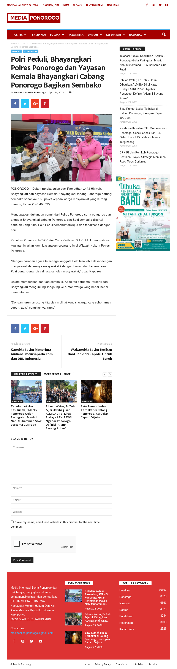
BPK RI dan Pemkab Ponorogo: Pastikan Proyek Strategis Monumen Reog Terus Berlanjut (143, 157)
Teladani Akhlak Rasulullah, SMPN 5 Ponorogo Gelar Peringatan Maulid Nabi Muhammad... (96, 597)
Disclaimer (122, 664)
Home (65, 5)
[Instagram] (153, 5)
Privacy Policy (103, 664)
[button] (163, 34)
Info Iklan (112, 5)
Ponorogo (30, 51)
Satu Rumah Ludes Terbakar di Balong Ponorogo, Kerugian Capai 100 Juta (95, 411)
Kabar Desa (76, 34)
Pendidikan (38, 34)
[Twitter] (160, 5)
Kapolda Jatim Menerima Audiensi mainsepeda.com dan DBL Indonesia (32, 354)
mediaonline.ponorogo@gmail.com (32, 633)
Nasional (135, 34)
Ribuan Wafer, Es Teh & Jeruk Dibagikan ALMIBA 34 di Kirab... (98, 617)
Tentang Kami (94, 5)
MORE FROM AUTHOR (57, 374)
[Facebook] (146, 5)
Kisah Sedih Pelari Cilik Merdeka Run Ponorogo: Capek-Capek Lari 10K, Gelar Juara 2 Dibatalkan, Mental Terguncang (143, 135)
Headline (17, 401)
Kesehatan (113, 34)
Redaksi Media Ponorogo (30, 92)
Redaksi (77, 5)
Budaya (55, 34)
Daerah (93, 34)
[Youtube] (166, 5)
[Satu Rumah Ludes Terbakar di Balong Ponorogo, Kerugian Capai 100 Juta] (96, 391)
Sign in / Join (51, 5)
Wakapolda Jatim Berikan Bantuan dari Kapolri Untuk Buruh (90, 354)
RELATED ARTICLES (25, 374)
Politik (17, 34)
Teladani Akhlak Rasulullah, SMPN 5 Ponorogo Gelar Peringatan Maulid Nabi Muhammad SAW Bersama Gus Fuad (26, 415)
